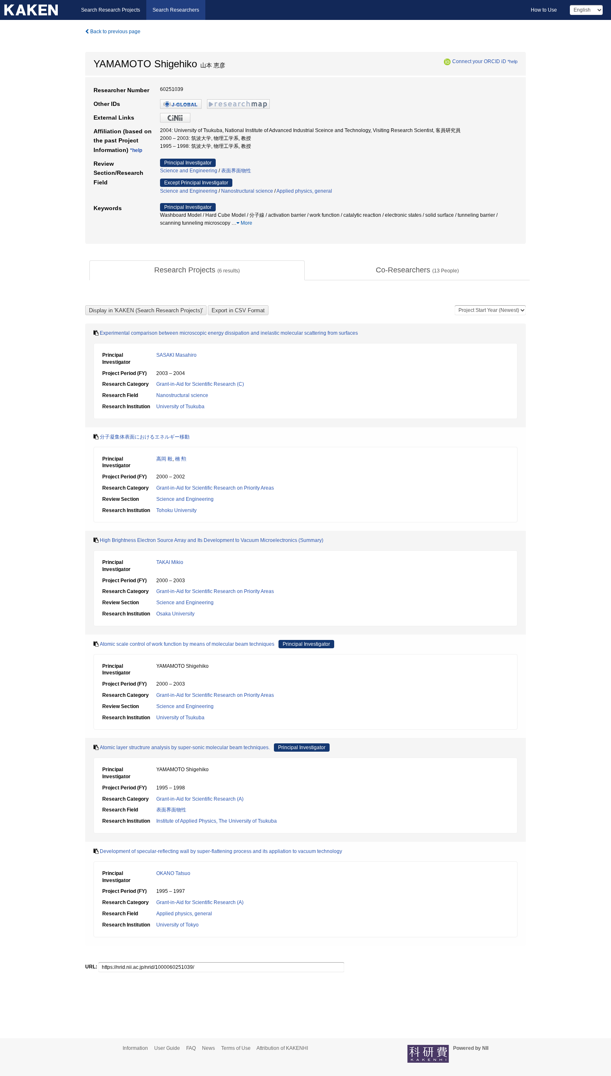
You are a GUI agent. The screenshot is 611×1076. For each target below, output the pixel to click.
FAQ (191, 1048)
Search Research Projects (110, 10)
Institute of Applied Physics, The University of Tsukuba (216, 821)
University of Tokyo (177, 925)
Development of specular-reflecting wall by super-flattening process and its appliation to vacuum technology (221, 851)
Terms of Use (236, 1048)
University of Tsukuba (180, 406)
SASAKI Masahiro (176, 355)
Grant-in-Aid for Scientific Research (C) (200, 384)
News (208, 1048)
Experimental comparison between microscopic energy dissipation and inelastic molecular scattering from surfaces (229, 333)
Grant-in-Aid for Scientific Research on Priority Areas (215, 488)
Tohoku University (176, 510)
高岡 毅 (164, 459)
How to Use (544, 10)
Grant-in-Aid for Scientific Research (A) (200, 799)
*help (512, 61)
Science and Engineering (188, 171)
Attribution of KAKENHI (282, 1048)
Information (135, 1048)
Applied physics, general (304, 191)
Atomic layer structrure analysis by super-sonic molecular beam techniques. (185, 747)
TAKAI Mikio (169, 562)
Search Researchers (176, 10)
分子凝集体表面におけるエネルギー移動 (145, 437)
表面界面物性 (236, 171)
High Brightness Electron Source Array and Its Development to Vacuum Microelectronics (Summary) (211, 540)
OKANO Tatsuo (173, 873)
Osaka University (175, 614)
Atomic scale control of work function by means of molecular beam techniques (187, 644)
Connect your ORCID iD (479, 61)
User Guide (167, 1048)
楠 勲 (180, 459)
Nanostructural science (247, 191)
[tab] (197, 270)
